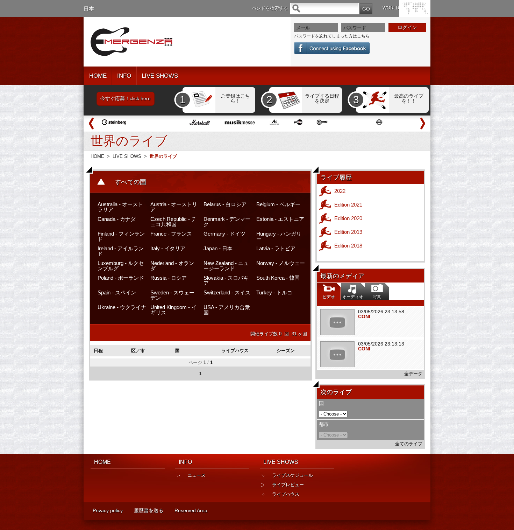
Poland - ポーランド (121, 278)
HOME (98, 75)
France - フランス (171, 234)
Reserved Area (190, 510)
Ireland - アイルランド (121, 251)
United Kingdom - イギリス (173, 309)
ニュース (196, 475)
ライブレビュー (288, 484)
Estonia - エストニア (280, 219)
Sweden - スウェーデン (172, 295)
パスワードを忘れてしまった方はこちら (332, 36)
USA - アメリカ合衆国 (227, 309)
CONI (364, 316)
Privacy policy (108, 510)
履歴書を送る (148, 510)
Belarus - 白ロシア (225, 204)
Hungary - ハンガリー (278, 236)
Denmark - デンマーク (227, 221)
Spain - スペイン (117, 292)
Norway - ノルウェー (280, 263)
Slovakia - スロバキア (226, 280)
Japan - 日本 (218, 248)
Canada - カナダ (117, 219)
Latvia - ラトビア (275, 248)
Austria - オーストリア (173, 206)
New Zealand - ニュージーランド (226, 265)
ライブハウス (285, 494)
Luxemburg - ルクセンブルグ (121, 265)
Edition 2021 (348, 205)
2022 (339, 191)
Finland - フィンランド (121, 236)
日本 (89, 9)
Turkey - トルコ (274, 292)
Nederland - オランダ (172, 265)
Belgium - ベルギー (278, 204)
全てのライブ (408, 443)
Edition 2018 (348, 246)
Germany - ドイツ (224, 234)
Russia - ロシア (168, 278)
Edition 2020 (348, 218)
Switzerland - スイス (227, 292)
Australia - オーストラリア (120, 206)
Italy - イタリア (167, 248)
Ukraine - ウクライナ (122, 307)
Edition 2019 (348, 232)
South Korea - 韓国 (278, 278)
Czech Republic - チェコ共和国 (173, 221)
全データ (413, 373)
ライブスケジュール (292, 475)
